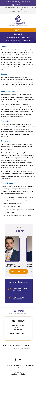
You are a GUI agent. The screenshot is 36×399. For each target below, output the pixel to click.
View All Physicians (18, 271)
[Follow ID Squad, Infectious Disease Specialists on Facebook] (15, 359)
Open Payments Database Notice (18, 354)
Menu (20, 29)
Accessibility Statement (17, 351)
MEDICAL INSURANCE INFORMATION (20, 290)
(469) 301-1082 (25, 2)
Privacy (18, 345)
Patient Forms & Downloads (19, 298)
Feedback (16, 348)
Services (8, 40)
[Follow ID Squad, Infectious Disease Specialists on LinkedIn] (20, 359)
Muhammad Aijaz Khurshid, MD (21, 265)
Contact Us (25, 348)
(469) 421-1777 (12, 2)
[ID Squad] (18, 21)
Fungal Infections (17, 40)
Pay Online (19, 4)
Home (4, 345)
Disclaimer (11, 345)
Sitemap (9, 348)
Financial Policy (28, 345)
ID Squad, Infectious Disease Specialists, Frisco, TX (17, 37)
